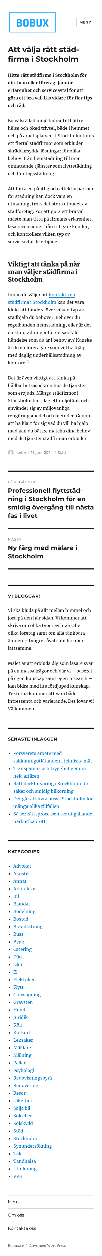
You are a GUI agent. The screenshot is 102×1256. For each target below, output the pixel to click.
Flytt (18, 987)
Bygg (18, 941)
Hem (13, 1201)
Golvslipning (27, 994)
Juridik (20, 1017)
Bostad (20, 919)
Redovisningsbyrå (32, 1078)
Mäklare (22, 1047)
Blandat (21, 904)
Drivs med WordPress (47, 1245)
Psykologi (23, 1070)
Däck (18, 957)
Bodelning (24, 911)
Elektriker (24, 979)
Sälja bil (21, 1108)
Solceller (22, 1115)
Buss (18, 934)
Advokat (22, 866)
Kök (17, 1025)
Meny (85, 22)
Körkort (21, 1032)
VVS (17, 1176)
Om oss (16, 1215)
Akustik (21, 873)
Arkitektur (24, 888)
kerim (21, 452)
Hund (19, 1009)
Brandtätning (28, 926)
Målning (22, 1055)
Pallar (19, 1062)
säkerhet (22, 1100)
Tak (17, 1153)
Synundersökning (32, 1146)
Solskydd (23, 1123)
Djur (18, 964)
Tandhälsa (24, 1161)
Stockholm (25, 1138)
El (15, 972)
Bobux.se (16, 1245)
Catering (22, 949)
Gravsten (23, 1002)
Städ (62, 452)
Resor (19, 1093)
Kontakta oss (22, 1228)
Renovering (25, 1085)
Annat (20, 881)
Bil (16, 896)
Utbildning (25, 1168)
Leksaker (23, 1040)
